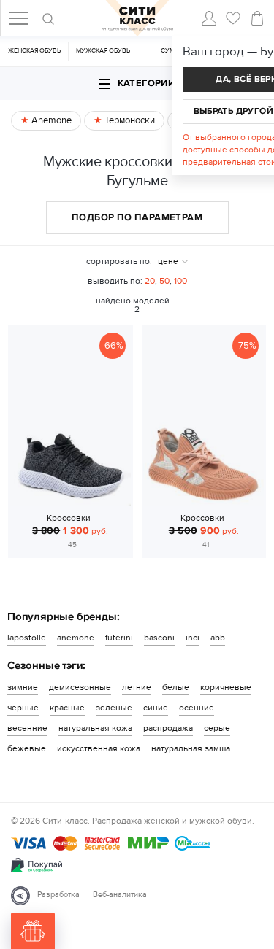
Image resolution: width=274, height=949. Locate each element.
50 (164, 281)
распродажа (168, 728)
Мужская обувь (103, 51)
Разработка (58, 894)
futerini (119, 637)
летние (136, 687)
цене (168, 261)
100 (180, 281)
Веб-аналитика (120, 894)
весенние (27, 728)
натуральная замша (190, 748)
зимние (22, 687)
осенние (196, 707)
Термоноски (128, 120)
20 (150, 281)
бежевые (26, 748)
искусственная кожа (98, 748)
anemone (75, 637)
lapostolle (26, 637)
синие (155, 707)
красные (67, 707)
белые (175, 687)
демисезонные (80, 687)
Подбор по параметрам (137, 217)
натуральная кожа (95, 728)
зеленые (114, 707)
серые (217, 728)
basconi (159, 637)
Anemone (50, 120)
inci (192, 637)
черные (23, 707)
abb (217, 637)
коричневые (225, 687)
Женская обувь (34, 51)
